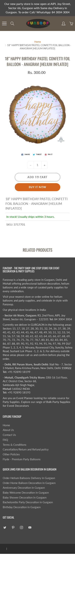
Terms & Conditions (14, 444)
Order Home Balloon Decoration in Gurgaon (29, 482)
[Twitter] (4, 527)
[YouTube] (30, 527)
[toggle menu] (4, 23)
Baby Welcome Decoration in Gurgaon (26, 492)
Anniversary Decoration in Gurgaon (24, 487)
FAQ (5, 439)
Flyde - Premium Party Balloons (22, 459)
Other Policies (11, 454)
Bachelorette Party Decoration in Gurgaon (28, 502)
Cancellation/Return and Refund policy (26, 449)
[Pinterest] (13, 527)
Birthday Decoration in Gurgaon (22, 507)
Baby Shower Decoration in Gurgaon (24, 497)
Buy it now (37, 187)
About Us (8, 430)
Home (37, 41)
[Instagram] (21, 527)
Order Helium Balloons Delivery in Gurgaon (29, 478)
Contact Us (9, 434)
